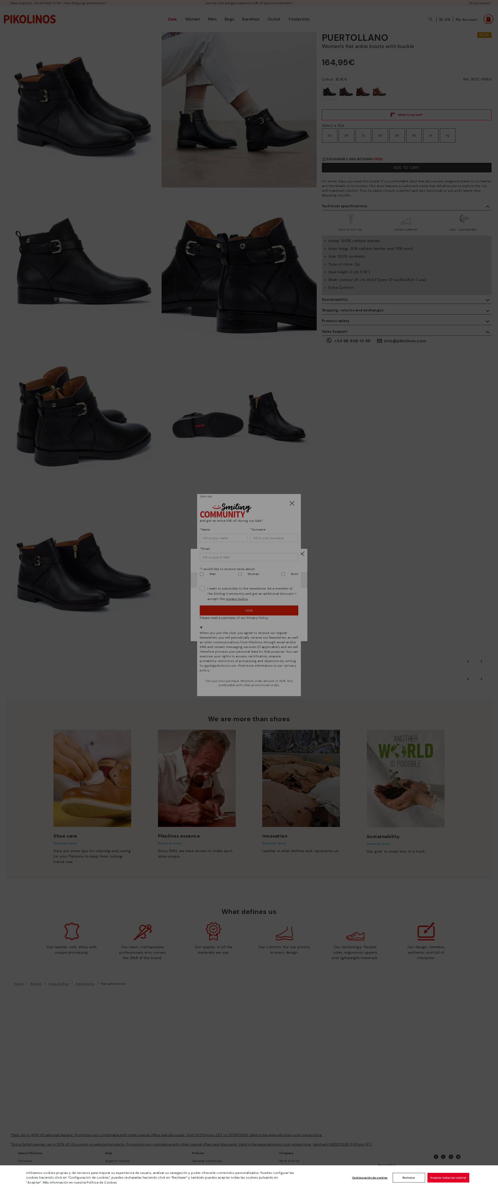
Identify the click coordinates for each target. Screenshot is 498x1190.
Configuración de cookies (370, 1177)
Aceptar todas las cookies (448, 1177)
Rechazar (409, 1177)
